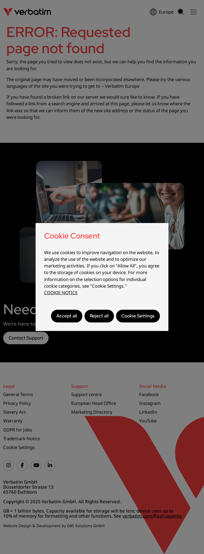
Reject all (99, 316)
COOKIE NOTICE (61, 292)
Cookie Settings (138, 316)
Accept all (66, 316)
